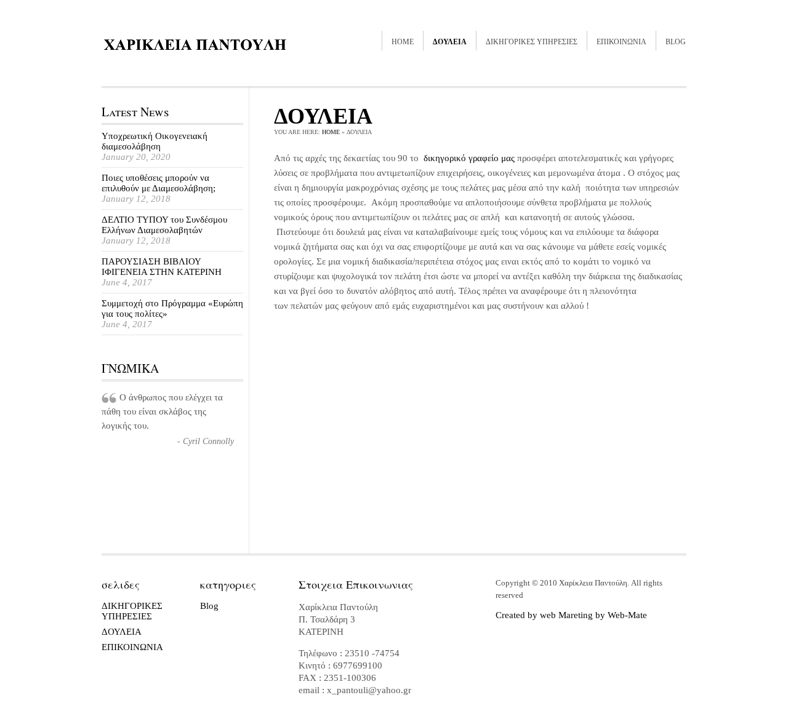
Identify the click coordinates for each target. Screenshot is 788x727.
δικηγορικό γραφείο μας (469, 158)
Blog (675, 42)
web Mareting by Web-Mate (593, 615)
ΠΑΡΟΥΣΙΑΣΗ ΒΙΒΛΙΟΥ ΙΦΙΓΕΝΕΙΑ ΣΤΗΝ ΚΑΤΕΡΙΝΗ (162, 266)
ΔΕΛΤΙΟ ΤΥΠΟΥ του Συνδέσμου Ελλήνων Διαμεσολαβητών (164, 225)
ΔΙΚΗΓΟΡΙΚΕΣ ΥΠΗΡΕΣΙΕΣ (531, 42)
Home (403, 42)
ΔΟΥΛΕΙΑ (450, 42)
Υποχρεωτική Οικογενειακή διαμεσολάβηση (154, 141)
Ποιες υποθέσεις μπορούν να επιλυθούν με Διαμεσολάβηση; (158, 183)
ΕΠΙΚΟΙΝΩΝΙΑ (621, 42)
